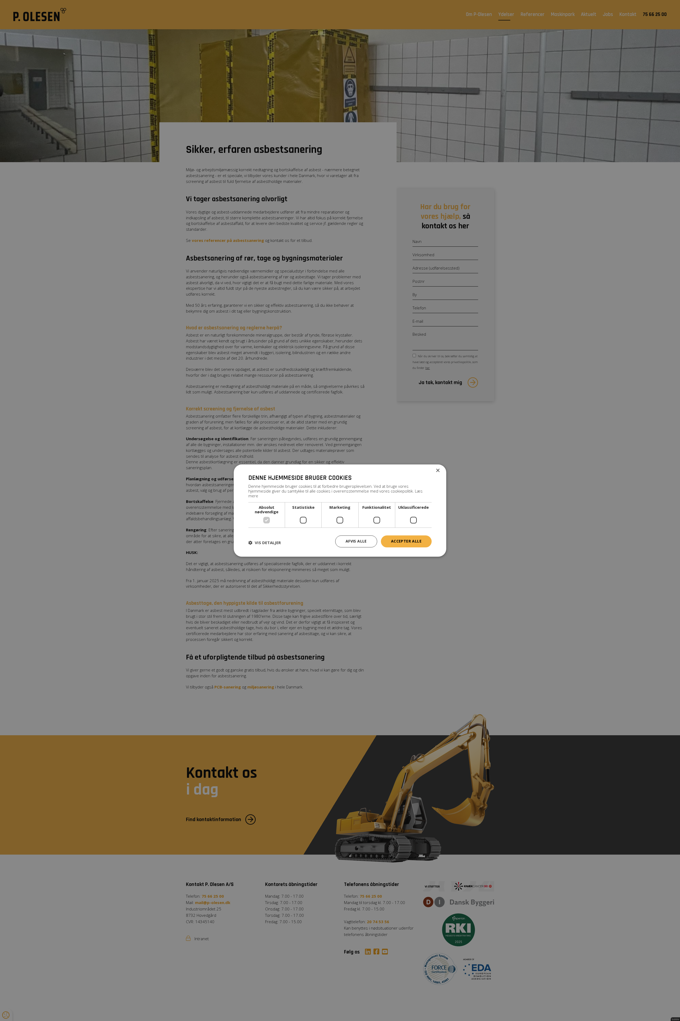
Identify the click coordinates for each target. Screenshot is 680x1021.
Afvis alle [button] (356, 541)
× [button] (438, 471)
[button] (264, 543)
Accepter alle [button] (406, 541)
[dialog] (340, 510)
